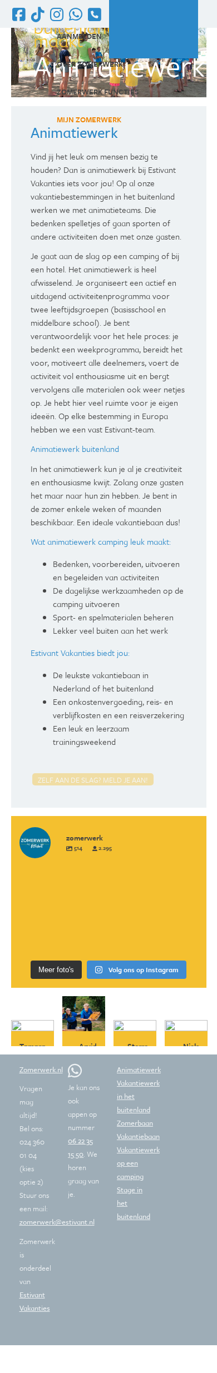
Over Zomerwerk (90, 63)
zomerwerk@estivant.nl (57, 1221)
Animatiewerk (139, 1069)
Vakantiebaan (138, 1136)
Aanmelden (79, 36)
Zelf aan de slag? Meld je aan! (93, 779)
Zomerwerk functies (98, 91)
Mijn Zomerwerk (89, 119)
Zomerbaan (135, 1122)
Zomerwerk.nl (41, 1069)
